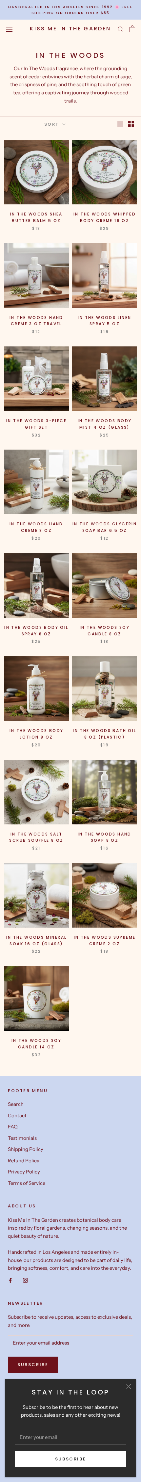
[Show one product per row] (120, 124)
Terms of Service (26, 1183)
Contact (17, 1115)
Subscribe (70, 1459)
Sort (52, 124)
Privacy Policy (24, 1172)
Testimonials (22, 1138)
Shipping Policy (25, 1149)
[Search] (121, 29)
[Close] (128, 1386)
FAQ (13, 1126)
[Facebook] (10, 1280)
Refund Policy (23, 1160)
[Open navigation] (9, 28)
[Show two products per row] (131, 124)
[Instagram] (25, 1280)
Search (16, 1104)
